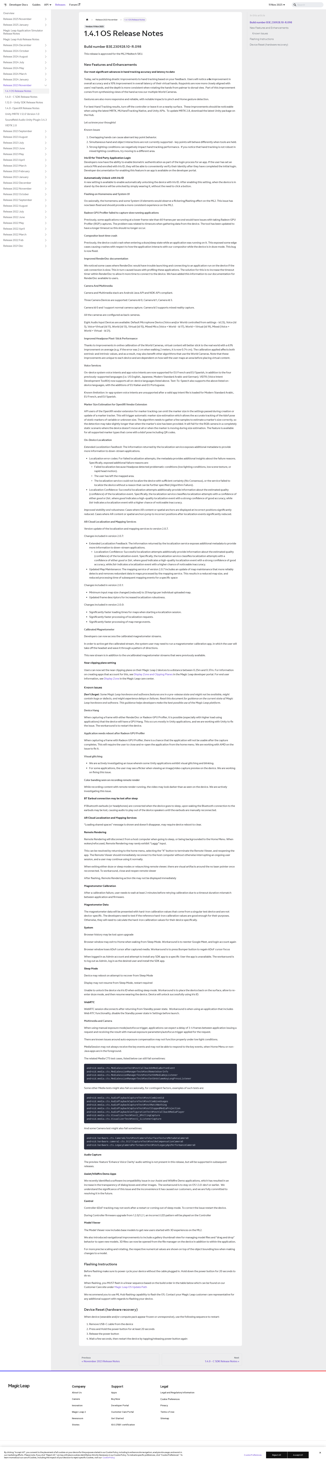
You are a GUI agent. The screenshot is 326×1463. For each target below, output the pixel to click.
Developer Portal (120, 1405)
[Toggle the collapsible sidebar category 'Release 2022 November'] (45, 188)
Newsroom (77, 1418)
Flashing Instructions (262, 39)
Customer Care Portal (122, 1412)
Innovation (77, 1405)
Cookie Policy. (109, 1457)
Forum (73, 4)
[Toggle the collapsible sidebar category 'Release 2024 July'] (45, 62)
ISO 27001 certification (123, 1424)
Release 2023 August (15, 137)
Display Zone (111, 678)
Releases (60, 4)
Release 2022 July (13, 211)
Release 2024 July (13, 62)
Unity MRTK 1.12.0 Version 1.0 (22, 114)
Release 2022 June (14, 217)
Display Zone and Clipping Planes (153, 674)
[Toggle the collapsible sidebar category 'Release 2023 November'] (45, 85)
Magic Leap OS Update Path (130, 1287)
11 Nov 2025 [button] (275, 4)
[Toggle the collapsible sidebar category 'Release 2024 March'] (45, 73)
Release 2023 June (14, 148)
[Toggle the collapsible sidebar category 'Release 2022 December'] (45, 182)
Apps (114, 1392)
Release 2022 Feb (13, 240)
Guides (36, 4)
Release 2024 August (15, 56)
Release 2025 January (16, 24)
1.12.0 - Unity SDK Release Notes (24, 102)
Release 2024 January (16, 79)
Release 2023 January (16, 177)
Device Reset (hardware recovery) (269, 44)
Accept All (298, 1455)
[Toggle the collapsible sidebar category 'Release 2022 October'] (45, 194)
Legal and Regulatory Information (177, 1392)
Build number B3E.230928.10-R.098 (271, 22)
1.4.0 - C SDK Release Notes (21, 96)
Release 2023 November (17, 85)
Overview (8, 13)
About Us (77, 1392)
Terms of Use (167, 1412)
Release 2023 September (17, 131)
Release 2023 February (16, 171)
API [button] (46, 4)
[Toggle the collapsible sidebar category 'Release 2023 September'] (45, 131)
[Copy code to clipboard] (233, 1067)
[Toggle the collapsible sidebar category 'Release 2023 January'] (45, 177)
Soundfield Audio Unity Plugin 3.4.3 (26, 119)
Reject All (276, 1455)
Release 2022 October (16, 194)
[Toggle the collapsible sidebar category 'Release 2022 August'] (45, 205)
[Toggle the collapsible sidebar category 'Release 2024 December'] (45, 45)
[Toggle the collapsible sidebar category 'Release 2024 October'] (45, 51)
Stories (76, 1424)
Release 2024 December (17, 45)
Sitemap (164, 1418)
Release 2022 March (14, 234)
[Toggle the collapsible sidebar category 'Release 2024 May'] (45, 68)
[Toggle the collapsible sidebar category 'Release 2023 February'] (45, 171)
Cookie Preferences (170, 1399)
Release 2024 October (16, 51)
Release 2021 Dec (13, 245)
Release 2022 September (17, 200)
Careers (76, 1399)
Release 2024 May (13, 68)
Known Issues (260, 33)
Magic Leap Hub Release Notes (21, 39)
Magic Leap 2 (79, 1412)
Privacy (164, 1405)
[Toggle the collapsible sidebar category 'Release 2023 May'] (45, 154)
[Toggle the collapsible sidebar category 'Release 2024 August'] (45, 56)
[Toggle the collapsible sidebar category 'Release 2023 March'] (45, 165)
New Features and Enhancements (269, 27)
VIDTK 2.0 (11, 125)
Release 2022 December (17, 182)
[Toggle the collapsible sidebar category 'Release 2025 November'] (45, 19)
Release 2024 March (15, 73)
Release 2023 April (14, 159)
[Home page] (87, 19)
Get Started (117, 1418)
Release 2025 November (17, 19)
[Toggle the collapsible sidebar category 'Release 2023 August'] (45, 137)
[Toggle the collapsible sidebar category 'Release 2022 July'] (45, 211)
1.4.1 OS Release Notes (18, 91)
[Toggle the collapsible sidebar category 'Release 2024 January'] (45, 79)
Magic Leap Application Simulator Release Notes (23, 32)
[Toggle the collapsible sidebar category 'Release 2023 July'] (45, 142)
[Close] (320, 1453)
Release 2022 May (13, 223)
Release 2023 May (13, 154)
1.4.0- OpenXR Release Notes (22, 108)
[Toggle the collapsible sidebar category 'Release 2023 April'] (45, 159)
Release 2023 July (13, 142)
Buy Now (115, 1399)
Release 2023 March (14, 165)
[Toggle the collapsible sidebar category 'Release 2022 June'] (45, 217)
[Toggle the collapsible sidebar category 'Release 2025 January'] (45, 24)
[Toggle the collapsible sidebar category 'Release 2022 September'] (45, 200)
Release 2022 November (17, 188)
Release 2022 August (15, 205)
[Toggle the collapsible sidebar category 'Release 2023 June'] (45, 148)
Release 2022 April (14, 228)
